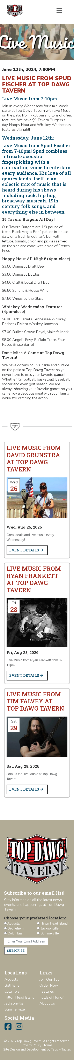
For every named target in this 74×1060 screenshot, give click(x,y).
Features (46, 991)
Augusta (11, 979)
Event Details (24, 550)
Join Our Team (50, 979)
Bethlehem (13, 985)
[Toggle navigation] (59, 10)
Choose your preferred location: (35, 917)
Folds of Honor (51, 997)
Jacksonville (14, 1003)
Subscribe (15, 951)
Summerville (15, 1009)
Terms (48, 1045)
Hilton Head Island (20, 997)
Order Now (48, 985)
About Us (47, 1003)
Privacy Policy (31, 1045)
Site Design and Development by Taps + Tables (37, 1049)
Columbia (12, 991)
